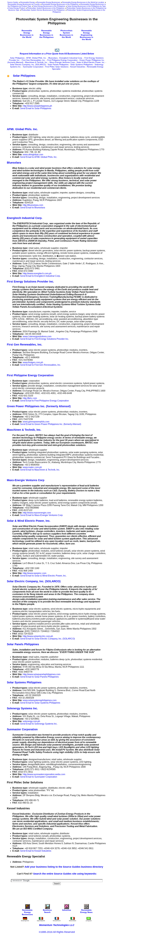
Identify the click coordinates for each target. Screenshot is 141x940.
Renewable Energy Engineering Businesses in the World (86, 34)
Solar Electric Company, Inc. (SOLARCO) (28, 64)
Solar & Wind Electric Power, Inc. (91, 62)
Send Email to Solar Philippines (35, 108)
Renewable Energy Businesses (48, 2)
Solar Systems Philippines (81, 64)
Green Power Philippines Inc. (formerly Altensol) (39, 406)
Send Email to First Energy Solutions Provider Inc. (44, 339)
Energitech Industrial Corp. (71, 58)
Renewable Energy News (86, 911)
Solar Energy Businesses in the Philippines (49, 6)
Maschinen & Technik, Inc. (36, 62)
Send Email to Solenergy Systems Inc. (38, 724)
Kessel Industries (77, 67)
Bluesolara (53, 58)
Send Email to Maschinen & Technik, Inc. (40, 470)
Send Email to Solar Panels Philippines (39, 677)
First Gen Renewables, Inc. (33, 60)
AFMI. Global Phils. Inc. (36, 58)
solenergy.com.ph (31, 721)
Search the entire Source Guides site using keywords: (65, 873)
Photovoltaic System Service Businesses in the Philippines (43, 10)
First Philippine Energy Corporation (62, 60)
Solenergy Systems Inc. (22, 708)
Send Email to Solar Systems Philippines (40, 703)
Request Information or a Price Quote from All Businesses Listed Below (57, 53)
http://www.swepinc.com (34, 573)
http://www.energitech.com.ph (37, 273)
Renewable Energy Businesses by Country (24, 4)
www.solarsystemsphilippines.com (39, 700)
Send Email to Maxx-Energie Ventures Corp (41, 515)
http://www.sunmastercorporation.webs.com (44, 774)
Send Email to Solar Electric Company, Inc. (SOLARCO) (47, 638)
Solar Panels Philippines (58, 64)
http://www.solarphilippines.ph (37, 106)
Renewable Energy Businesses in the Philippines (60, 4)
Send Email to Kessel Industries (35, 851)
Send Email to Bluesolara (32, 207)
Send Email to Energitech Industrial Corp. (40, 276)
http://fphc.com (30, 398)
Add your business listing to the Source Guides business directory (64, 866)
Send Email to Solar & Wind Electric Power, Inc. (43, 575)
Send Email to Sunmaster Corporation (38, 777)
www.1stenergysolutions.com (37, 336)
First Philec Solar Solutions (56, 67)
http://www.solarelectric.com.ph (38, 636)
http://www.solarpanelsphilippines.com (41, 674)
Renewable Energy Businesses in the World (26, 33)
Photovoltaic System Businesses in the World (66, 33)
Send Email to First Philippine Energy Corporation (44, 400)
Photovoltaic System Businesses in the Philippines (46, 8)
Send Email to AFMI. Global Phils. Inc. (38, 157)
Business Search (47, 911)
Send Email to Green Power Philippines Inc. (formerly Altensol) (50, 424)
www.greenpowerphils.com (36, 421)
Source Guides (12, 2)
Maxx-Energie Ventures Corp (62, 62)
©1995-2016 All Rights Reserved (57, 932)
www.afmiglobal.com (33, 154)
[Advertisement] (57, 118)
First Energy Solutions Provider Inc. (30, 281)
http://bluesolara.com (33, 205)
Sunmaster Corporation (33, 67)
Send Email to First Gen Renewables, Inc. (40, 365)
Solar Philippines (17, 58)
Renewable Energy (27, 2)
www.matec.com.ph (32, 467)
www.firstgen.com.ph (33, 362)
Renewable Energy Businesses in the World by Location (83, 2)
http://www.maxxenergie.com (37, 513)
